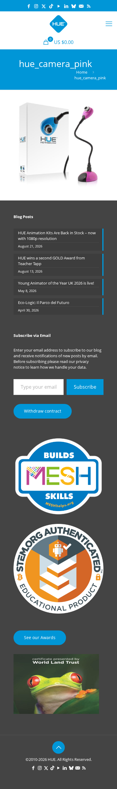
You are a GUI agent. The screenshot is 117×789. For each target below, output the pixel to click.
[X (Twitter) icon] (43, 6)
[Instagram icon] (36, 6)
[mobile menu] (109, 23)
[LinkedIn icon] (66, 6)
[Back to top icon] (58, 747)
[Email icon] (81, 6)
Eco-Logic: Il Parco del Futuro (43, 302)
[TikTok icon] (51, 6)
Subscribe (85, 387)
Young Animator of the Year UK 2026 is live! (56, 283)
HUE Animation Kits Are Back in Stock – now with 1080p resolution (57, 235)
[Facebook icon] (28, 6)
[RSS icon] (88, 6)
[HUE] (58, 23)
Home (81, 72)
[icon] (73, 6)
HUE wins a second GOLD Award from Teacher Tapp (51, 260)
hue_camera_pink (90, 77)
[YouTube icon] (58, 6)
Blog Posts (23, 216)
